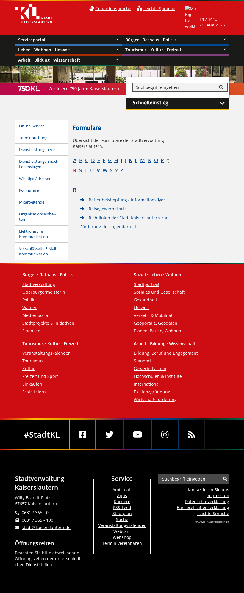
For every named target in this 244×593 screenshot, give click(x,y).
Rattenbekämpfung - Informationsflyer (127, 200)
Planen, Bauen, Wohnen (157, 331)
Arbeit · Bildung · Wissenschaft (49, 60)
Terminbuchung (33, 137)
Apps (122, 495)
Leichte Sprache (159, 8)
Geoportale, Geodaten (155, 323)
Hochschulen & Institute (158, 376)
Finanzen (31, 331)
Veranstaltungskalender (46, 353)
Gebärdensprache (113, 8)
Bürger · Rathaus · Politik (150, 40)
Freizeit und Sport (40, 376)
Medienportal (35, 315)
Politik (28, 300)
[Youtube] (137, 434)
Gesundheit (145, 300)
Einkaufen (32, 384)
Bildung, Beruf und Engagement (166, 353)
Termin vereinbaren (122, 543)
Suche (122, 519)
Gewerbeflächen (150, 368)
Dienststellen (39, 564)
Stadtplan (122, 513)
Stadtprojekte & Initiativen (48, 323)
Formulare (29, 190)
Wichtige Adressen (35, 178)
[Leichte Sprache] (139, 8)
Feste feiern (34, 392)
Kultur (28, 368)
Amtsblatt (122, 489)
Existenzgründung (152, 392)
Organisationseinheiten (37, 216)
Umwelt (141, 307)
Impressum (218, 495)
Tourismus (32, 361)
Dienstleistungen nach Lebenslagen (38, 164)
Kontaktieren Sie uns (208, 489)
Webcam (122, 531)
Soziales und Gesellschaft (159, 292)
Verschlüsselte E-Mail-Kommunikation (38, 251)
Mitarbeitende (31, 202)
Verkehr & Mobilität (153, 315)
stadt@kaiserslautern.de (46, 527)
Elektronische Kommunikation (33, 234)
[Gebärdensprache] (91, 8)
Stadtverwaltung (38, 284)
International (147, 384)
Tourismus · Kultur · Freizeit (153, 50)
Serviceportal (31, 40)
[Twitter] (109, 434)
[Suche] (221, 87)
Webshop (122, 537)
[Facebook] (82, 434)
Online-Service (31, 126)
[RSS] (191, 434)
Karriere (122, 501)
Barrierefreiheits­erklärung (203, 507)
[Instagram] (165, 434)
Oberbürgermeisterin (43, 292)
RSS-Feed (122, 507)
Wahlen (29, 307)
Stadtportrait (146, 284)
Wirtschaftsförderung (155, 399)
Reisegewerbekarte (108, 209)
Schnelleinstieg (150, 103)
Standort (142, 361)
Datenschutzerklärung (207, 501)
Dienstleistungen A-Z (37, 149)
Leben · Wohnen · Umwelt (44, 50)
